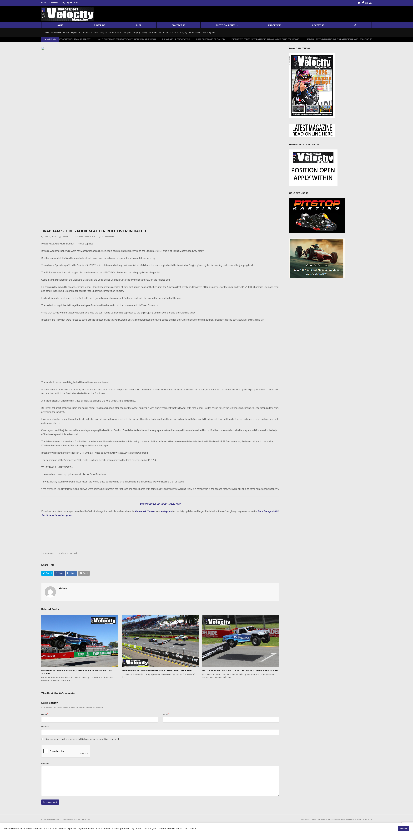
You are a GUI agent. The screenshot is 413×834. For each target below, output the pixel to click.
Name (44, 714)
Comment (45, 763)
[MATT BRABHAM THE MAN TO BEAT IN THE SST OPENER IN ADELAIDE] (240, 640)
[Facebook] (363, 3)
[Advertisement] (160, 536)
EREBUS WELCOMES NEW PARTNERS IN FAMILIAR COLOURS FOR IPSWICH (225, 39)
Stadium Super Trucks (85, 237)
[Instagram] (366, 3)
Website (45, 726)
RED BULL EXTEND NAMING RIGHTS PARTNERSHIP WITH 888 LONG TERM (300, 39)
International (49, 553)
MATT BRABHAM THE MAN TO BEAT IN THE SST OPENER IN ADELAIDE (240, 670)
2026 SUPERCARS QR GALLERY (170, 39)
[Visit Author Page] (50, 592)
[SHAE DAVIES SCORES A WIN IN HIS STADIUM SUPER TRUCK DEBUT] (160, 640)
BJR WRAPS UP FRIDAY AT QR (135, 39)
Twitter (151, 511)
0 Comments (108, 237)
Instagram (166, 511)
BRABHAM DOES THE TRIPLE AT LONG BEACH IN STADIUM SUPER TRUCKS (335, 819)
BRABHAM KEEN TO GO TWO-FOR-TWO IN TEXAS (67, 819)
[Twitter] (359, 3)
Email (166, 714)
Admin (65, 237)
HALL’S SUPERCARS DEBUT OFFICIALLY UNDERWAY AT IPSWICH (85, 39)
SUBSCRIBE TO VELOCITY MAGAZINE (160, 504)
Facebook (140, 511)
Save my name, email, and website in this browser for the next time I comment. (82, 739)
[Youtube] (370, 3)
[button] (47, 573)
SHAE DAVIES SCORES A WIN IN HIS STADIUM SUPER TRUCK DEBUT (158, 670)
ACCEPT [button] (403, 828)
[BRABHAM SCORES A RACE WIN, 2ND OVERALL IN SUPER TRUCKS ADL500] (79, 640)
